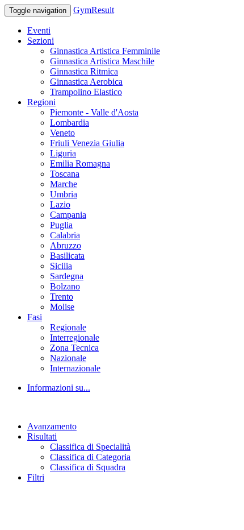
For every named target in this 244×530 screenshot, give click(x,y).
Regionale (68, 327)
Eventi (39, 30)
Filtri (35, 477)
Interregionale (74, 337)
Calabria (65, 235)
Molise (62, 307)
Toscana (64, 174)
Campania (68, 215)
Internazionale (75, 368)
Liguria (63, 153)
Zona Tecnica (74, 348)
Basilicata (67, 255)
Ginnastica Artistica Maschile (102, 61)
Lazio (60, 204)
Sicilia (61, 266)
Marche (63, 184)
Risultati (42, 436)
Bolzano (65, 286)
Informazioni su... (58, 387)
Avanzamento (52, 426)
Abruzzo (65, 245)
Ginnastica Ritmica (84, 71)
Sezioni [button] (40, 40)
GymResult (93, 10)
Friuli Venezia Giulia (87, 143)
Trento (61, 296)
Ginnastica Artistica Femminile (105, 51)
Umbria (63, 194)
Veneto (62, 133)
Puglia (61, 225)
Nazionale (68, 358)
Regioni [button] (41, 102)
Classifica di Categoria (90, 457)
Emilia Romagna (80, 163)
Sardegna (66, 276)
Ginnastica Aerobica (86, 81)
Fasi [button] (34, 317)
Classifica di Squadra (87, 467)
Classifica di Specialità (90, 447)
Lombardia (69, 122)
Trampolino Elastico (86, 92)
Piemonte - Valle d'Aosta (94, 112)
